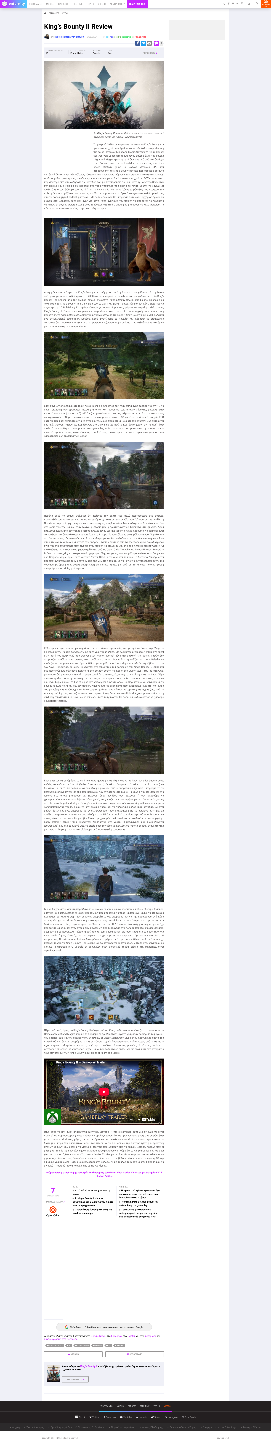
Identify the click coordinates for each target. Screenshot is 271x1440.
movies (120, 1406)
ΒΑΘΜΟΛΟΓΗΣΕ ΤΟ (54, 1202)
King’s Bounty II (56, 1345)
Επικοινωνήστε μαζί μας (182, 1427)
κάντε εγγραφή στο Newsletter (61, 1339)
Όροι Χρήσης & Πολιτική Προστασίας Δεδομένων (77, 1427)
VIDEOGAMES (35, 4)
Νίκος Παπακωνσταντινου (69, 36)
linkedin (142, 1417)
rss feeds (190, 1417)
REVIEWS (65, 13)
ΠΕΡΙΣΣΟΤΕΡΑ (149, 53)
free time (144, 1406)
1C (70, 1345)
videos (167, 1406)
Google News (98, 1336)
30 (266, 3)
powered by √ (223, 1438)
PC (110, 1345)
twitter (96, 1417)
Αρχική (16, 1427)
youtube (127, 1417)
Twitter (131, 1336)
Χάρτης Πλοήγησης (152, 1427)
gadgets (132, 1406)
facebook (110, 1417)
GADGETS (63, 4)
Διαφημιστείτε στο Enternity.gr (219, 1427)
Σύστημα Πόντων (251, 1427)
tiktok (81, 1417)
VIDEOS (102, 4)
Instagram (150, 1336)
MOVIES (50, 4)
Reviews (98, 1345)
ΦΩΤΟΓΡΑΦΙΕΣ (136, 1354)
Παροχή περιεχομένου (122, 1427)
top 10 (157, 1406)
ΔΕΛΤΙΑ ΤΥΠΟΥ (117, 4)
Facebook (116, 1336)
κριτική (120, 1345)
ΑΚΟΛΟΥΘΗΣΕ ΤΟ (74, 1379)
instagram (172, 1417)
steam (157, 1417)
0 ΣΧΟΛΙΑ (75, 1354)
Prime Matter (83, 1345)
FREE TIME (77, 4)
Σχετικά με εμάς (35, 1427)
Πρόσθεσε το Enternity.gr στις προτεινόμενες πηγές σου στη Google (106, 1327)
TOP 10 (90, 4)
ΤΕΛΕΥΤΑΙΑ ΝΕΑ (137, 4)
